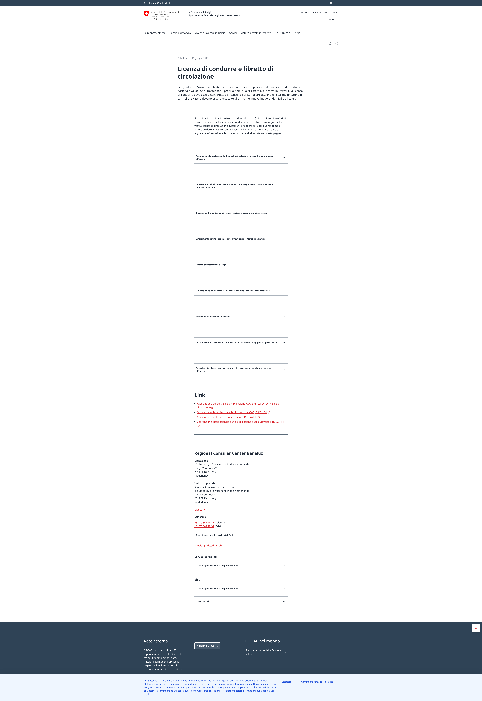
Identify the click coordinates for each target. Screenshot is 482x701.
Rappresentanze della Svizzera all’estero (263, 652)
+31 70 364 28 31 (204, 522)
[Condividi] (336, 43)
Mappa (198, 509)
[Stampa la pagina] (330, 43)
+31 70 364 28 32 (204, 526)
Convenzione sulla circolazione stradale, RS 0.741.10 (227, 417)
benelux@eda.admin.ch (208, 545)
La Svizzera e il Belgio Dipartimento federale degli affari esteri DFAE (214, 14)
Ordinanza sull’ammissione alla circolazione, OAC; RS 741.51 (232, 412)
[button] (154, 33)
